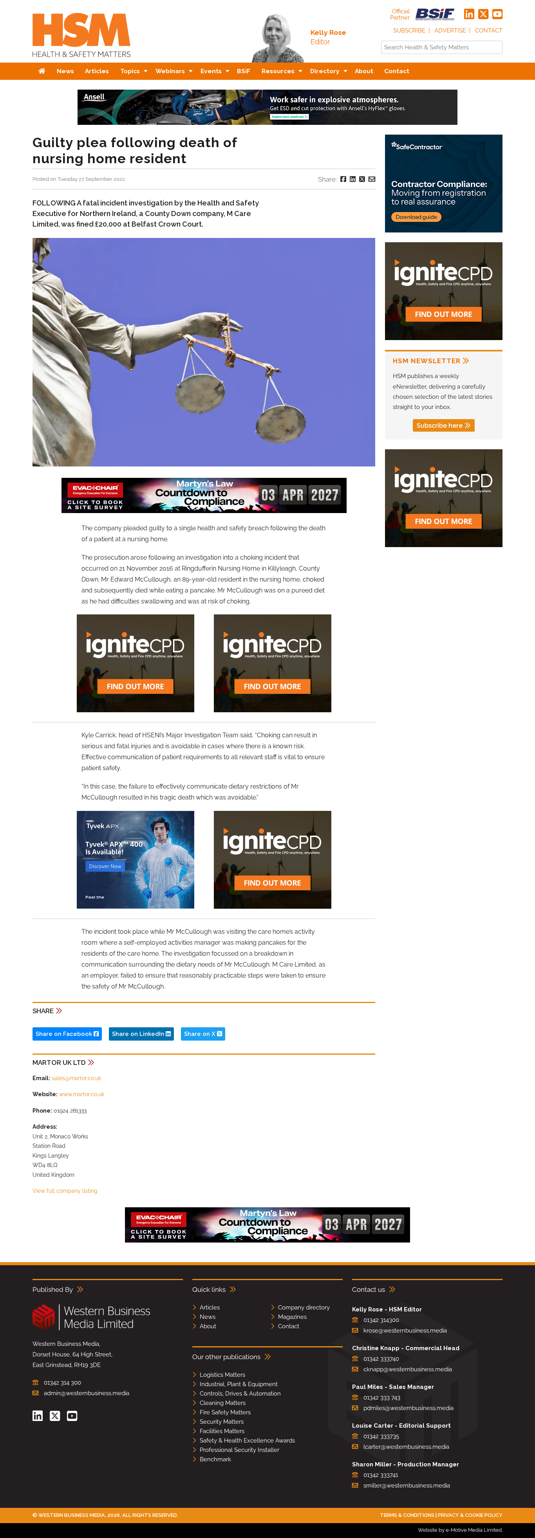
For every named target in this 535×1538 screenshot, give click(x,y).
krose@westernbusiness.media (405, 1330)
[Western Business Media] (91, 1329)
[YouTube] (497, 14)
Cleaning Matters (223, 1403)
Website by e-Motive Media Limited (460, 1530)
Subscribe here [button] (440, 425)
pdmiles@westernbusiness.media (408, 1408)
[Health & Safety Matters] (81, 60)
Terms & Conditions (407, 1515)
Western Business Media (71, 1515)
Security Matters (222, 1421)
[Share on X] (362, 179)
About (208, 1326)
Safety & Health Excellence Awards (247, 1440)
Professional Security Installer (239, 1449)
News (207, 1316)
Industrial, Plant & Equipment (239, 1384)
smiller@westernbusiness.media (406, 1485)
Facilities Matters (222, 1431)
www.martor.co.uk (81, 1094)
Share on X (200, 1033)
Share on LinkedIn (139, 1033)
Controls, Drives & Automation (240, 1393)
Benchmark (215, 1459)
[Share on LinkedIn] (353, 179)
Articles (210, 1307)
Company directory (304, 1307)
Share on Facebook (65, 1033)
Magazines (292, 1316)
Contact (488, 30)
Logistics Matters (222, 1374)
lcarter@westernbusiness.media (406, 1446)
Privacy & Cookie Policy (470, 1515)
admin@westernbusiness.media (86, 1393)
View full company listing (65, 1191)
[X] (483, 14)
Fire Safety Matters (225, 1412)
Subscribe (409, 30)
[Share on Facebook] (343, 179)
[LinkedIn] (469, 14)
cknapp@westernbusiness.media (407, 1369)
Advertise (450, 30)
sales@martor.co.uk (76, 1078)
